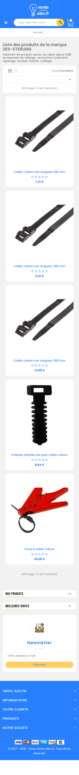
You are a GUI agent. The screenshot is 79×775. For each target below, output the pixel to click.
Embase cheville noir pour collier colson (39, 455)
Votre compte (15, 709)
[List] (15, 70)
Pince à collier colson (39, 549)
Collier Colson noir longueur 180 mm (39, 172)
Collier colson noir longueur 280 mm (39, 266)
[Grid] (9, 70)
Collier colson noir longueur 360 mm (39, 361)
